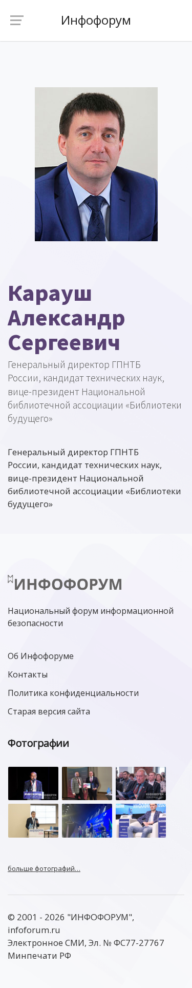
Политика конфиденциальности (73, 693)
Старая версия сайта (49, 711)
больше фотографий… (44, 868)
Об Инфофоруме (41, 656)
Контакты (28, 674)
